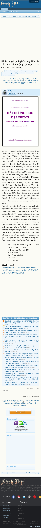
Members (12, 9)
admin (10, 90)
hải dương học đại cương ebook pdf (29, 71)
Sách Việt (25, 430)
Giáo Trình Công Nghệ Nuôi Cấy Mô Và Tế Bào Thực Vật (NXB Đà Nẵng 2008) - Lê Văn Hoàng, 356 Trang (22, 322)
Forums (5, 9)
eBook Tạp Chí (6, 510)
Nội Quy (20, 511)
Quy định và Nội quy (35, 526)
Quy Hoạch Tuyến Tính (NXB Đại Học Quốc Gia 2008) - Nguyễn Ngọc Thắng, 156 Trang (22, 327)
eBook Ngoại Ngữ (7, 513)
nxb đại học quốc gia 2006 (8, 73)
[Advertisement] (20, 39)
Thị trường (21, 513)
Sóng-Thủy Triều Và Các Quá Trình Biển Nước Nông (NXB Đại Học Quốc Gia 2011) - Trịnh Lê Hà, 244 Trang (22, 342)
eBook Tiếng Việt (7, 505)
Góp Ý (20, 508)
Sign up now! (20, 412)
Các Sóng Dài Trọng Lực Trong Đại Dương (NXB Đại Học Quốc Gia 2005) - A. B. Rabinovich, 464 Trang (21, 82)
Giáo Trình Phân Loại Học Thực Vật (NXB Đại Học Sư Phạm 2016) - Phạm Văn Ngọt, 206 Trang (21, 79)
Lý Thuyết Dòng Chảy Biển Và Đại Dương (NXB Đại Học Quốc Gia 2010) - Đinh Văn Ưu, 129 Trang (22, 366)
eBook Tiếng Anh (7, 508)
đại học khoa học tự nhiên (8, 75)
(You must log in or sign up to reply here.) (30, 396)
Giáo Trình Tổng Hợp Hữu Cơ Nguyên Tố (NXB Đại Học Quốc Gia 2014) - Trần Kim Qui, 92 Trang (22, 354)
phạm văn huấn (21, 73)
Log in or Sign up (34, 1)
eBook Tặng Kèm (7, 515)
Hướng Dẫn (5, 517)
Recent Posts (14, 11)
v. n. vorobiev (30, 73)
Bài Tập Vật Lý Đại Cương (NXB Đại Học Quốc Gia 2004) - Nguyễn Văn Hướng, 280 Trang (22, 383)
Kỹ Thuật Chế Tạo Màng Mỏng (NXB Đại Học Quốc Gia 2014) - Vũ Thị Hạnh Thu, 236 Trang (22, 346)
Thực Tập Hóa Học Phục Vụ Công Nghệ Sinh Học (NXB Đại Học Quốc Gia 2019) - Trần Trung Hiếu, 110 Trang (22, 336)
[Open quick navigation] (38, 16)
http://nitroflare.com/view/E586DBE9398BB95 (19, 267)
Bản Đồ (20, 505)
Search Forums (5, 11)
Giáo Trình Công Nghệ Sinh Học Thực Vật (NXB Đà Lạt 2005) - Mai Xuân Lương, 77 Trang (22, 362)
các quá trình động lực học (11, 71)
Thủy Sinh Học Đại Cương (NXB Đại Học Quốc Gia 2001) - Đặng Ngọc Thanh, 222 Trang (22, 331)
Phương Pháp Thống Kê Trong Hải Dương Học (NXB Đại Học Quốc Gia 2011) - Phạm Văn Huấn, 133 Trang (22, 379)
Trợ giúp (20, 516)
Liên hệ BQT (21, 518)
